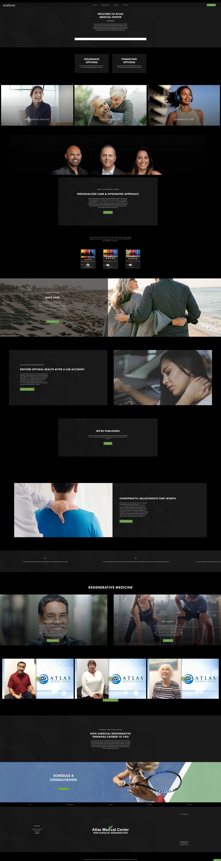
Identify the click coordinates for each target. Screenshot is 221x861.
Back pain (40, 302)
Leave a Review (37, 830)
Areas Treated (70, 804)
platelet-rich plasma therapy (112, 201)
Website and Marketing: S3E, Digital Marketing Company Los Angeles (124, 859)
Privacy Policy (97, 859)
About (30, 804)
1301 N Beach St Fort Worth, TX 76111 (184, 843)
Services (111, 804)
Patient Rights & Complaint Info (106, 859)
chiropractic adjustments (53, 308)
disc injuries (28, 378)
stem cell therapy (101, 201)
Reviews (150, 804)
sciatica (131, 511)
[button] (108, 212)
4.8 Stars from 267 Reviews (37, 829)
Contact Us (189, 804)
